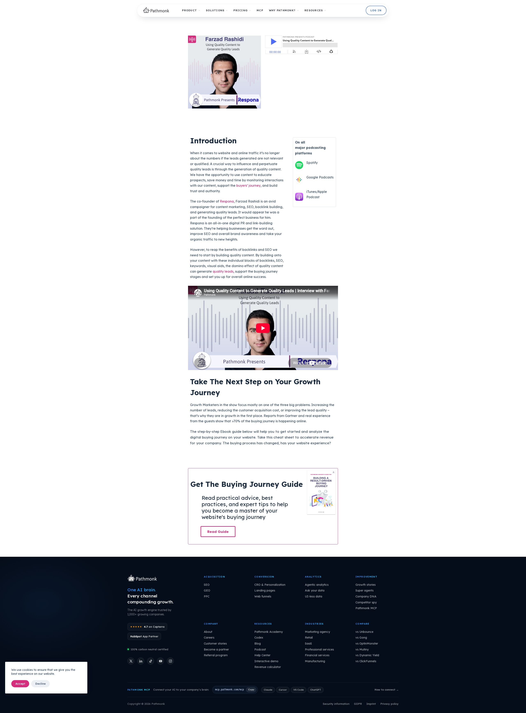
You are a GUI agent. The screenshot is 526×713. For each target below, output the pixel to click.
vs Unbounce (364, 632)
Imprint (371, 703)
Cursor (283, 689)
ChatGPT (315, 689)
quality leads (223, 271)
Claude (268, 689)
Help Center (262, 655)
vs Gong (361, 637)
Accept (20, 683)
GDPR (358, 703)
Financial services (317, 655)
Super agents (364, 590)
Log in (376, 10)
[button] (218, 531)
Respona (227, 201)
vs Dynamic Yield (367, 655)
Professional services (319, 649)
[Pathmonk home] (143, 578)
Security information (336, 703)
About (208, 632)
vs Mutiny (362, 649)
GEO (207, 590)
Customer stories (215, 643)
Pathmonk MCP (366, 608)
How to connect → (387, 689)
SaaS (308, 643)
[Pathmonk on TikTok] (150, 660)
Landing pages (264, 590)
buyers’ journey (248, 185)
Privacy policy (389, 703)
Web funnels (262, 596)
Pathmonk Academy (268, 632)
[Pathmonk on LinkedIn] (140, 660)
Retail (309, 637)
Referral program (216, 655)
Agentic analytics (317, 585)
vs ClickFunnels (365, 661)
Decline (40, 683)
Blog (257, 643)
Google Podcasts (319, 177)
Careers (209, 637)
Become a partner (216, 649)
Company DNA (365, 596)
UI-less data (313, 596)
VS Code (298, 689)
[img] (157, 10)
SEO (207, 585)
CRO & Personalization (269, 585)
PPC (206, 596)
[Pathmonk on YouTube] (160, 660)
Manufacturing (315, 661)
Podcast (260, 649)
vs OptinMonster (366, 643)
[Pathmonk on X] (130, 660)
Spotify (312, 163)
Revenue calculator (267, 667)
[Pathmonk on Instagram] (170, 660)
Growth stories (365, 585)
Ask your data (314, 590)
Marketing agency (317, 632)
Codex (258, 637)
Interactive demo (266, 661)
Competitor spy (366, 602)
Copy (251, 689)
